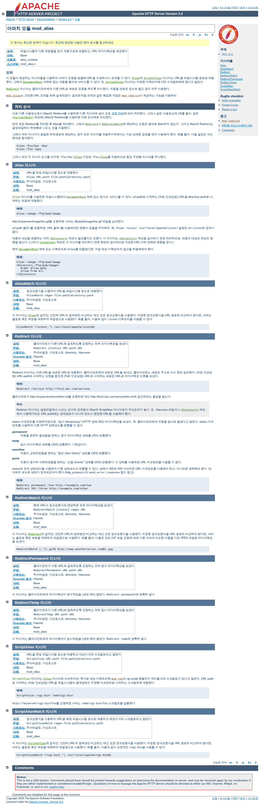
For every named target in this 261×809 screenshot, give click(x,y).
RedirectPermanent (231, 79)
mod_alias (13, 95)
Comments (228, 130)
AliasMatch (226, 68)
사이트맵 (253, 7)
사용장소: (19, 181)
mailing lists (56, 786)
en (187, 34)
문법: (16, 176)
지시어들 (225, 7)
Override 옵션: (22, 356)
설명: (10, 51)
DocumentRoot (32, 82)
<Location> (47, 242)
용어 (242, 7)
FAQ (235, 7)
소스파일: (13, 64)
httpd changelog (231, 100)
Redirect (12, 89)
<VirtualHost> (22, 117)
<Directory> (59, 238)
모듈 (214, 7)
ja (200, 34)
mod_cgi (117, 678)
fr (194, 34)
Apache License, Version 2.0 (46, 801)
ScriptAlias (152, 78)
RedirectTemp (228, 82)
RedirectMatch (228, 75)
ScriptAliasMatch (230, 89)
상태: (10, 55)
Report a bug (229, 109)
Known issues (230, 104)
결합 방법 (118, 113)
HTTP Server (26, 19)
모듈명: (12, 59)
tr (212, 34)
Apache (10, 19)
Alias (136, 78)
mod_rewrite (131, 95)
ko (206, 34)
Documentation (46, 19)
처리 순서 (227, 54)
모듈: (16, 189)
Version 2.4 (64, 19)
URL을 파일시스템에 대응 (237, 125)
